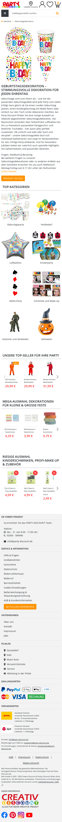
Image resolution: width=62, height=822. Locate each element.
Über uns (9, 621)
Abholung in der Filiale (19, 673)
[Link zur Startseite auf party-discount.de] (11, 4)
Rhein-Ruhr (13, 659)
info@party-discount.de (19, 541)
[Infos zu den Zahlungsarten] (31, 693)
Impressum (10, 631)
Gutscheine (10, 564)
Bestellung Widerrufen (20, 606)
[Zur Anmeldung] (42, 4)
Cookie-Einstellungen (15, 587)
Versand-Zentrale (16, 664)
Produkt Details (13, 178)
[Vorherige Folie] (4, 376)
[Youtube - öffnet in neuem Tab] (29, 814)
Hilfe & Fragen (11, 555)
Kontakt (8, 626)
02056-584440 (8, 171)
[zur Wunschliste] (50, 4)
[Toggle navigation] (5, 13)
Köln (9, 654)
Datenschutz (10, 569)
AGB (11, 757)
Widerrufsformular (14, 573)
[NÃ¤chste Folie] (57, 376)
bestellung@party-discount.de (36, 743)
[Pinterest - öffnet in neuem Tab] (13, 814)
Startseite (7, 21)
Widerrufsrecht (31, 763)
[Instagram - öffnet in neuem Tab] (21, 814)
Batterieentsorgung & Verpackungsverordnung (17, 594)
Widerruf (8, 578)
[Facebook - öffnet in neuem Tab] (4, 814)
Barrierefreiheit (12, 583)
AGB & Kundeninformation (18, 600)
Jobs (6, 635)
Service (11, 668)
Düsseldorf (12, 650)
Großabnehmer (12, 559)
